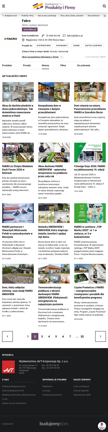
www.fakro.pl (30, 29)
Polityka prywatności (52, 395)
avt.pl (21, 373)
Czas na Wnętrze (81, 386)
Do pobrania (83, 65)
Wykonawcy (62, 46)
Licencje (46, 390)
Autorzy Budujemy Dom (13, 390)
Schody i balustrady (59, 51)
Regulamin (47, 386)
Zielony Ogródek (81, 390)
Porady (27, 65)
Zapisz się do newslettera (14, 403)
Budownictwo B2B (82, 395)
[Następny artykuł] (100, 336)
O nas (4, 399)
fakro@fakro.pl (75, 35)
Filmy (63, 65)
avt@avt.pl (24, 370)
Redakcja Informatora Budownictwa (18, 395)
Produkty (7, 65)
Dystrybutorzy (44, 46)
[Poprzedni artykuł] (7, 336)
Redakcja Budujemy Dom (13, 386)
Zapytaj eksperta (93, 46)
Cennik (76, 46)
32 (82, 336)
